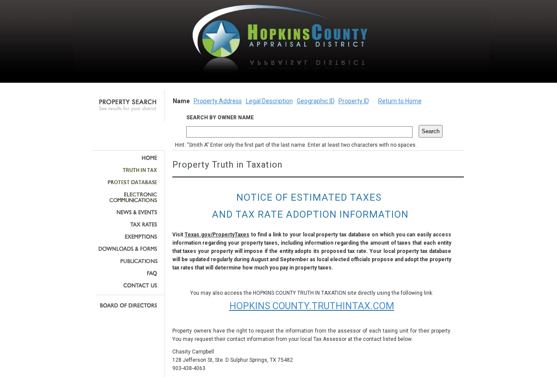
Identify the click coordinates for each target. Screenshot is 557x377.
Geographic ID (316, 101)
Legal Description (269, 101)
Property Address (218, 101)
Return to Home (400, 101)
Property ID (354, 101)
